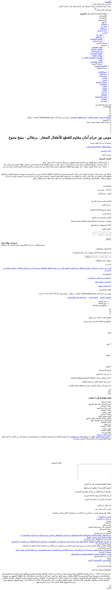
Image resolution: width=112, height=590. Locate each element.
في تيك (91, 537)
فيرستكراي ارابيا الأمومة (20, 542)
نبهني (109, 115)
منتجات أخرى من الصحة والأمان (28, 268)
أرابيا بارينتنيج (97, 41)
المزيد (104, 33)
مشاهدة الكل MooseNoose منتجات (98, 147)
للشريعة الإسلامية (76, 437)
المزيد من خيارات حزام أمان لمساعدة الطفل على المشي (90, 268)
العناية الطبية (82, 535)
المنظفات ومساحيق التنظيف (68, 535)
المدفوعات (107, 550)
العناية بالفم (91, 535)
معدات (104, 88)
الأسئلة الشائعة (87, 554)
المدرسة (104, 101)
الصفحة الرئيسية (105, 117)
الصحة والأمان (93, 117)
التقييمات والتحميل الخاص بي (91, 58)
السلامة (104, 99)
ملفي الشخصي (97, 47)
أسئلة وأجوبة (93, 297)
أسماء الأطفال (34, 542)
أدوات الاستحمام (101, 97)
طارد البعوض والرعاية (50, 535)
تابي (109, 389)
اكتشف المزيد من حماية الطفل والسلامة (55, 268)
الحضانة (104, 95)
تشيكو (105, 537)
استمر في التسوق (104, 517)
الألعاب (104, 90)
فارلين (101, 537)
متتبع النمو (44, 542)
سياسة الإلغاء (68, 550)
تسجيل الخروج (97, 64)
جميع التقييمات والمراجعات (77, 297)
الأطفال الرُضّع (89, 542)
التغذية (104, 86)
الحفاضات (103, 84)
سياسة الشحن (98, 550)
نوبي (98, 537)
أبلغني (100, 60)
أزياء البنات (103, 76)
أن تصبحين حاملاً (105, 542)
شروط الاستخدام (58, 550)
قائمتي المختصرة (96, 62)
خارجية (104, 93)
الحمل (96, 542)
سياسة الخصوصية (44, 550)
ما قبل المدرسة (69, 542)
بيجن (95, 537)
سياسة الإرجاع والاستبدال (83, 550)
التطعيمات (52, 542)
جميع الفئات (102, 72)
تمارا (109, 391)
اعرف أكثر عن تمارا (104, 435)
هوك (87, 537)
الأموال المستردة (96, 53)
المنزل (104, 80)
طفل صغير (79, 542)
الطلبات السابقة (96, 49)
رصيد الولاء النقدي (31, 550)
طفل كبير (59, 542)
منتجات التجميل (101, 82)
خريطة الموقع (76, 554)
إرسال (108, 239)
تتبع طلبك (98, 37)
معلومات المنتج (105, 297)
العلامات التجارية (99, 554)
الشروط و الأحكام (102, 437)
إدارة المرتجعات (96, 51)
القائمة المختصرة (96, 39)
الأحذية (104, 78)
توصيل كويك (19, 550)
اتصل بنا (99, 35)
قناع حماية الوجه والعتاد (33, 535)
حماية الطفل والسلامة (78, 117)
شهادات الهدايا (97, 55)
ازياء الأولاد (103, 74)
